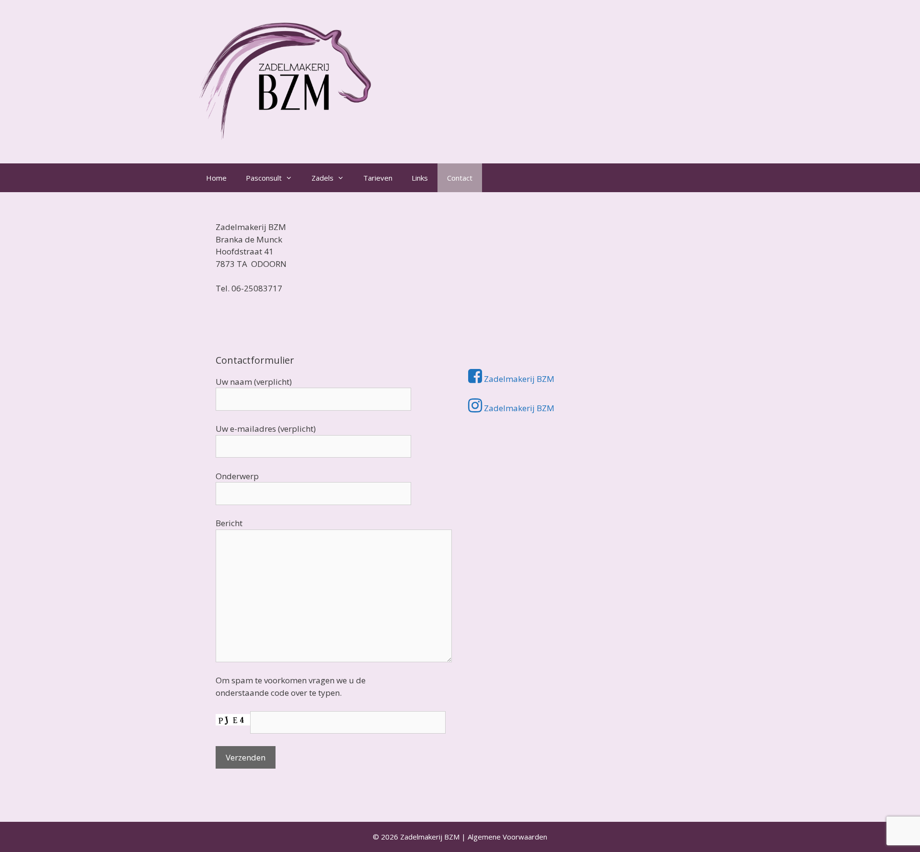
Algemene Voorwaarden (507, 836)
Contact (459, 178)
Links (420, 178)
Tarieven (377, 178)
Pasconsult (264, 178)
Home (216, 178)
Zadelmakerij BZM (518, 378)
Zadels (322, 178)
